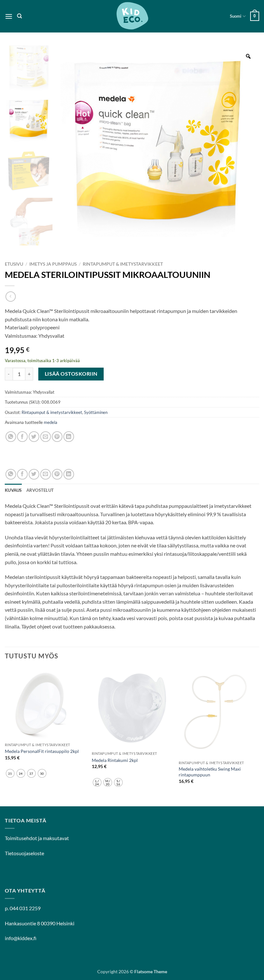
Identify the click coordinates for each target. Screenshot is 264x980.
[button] (9, 16)
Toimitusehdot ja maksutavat (37, 838)
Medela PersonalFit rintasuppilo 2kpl (42, 751)
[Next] (259, 736)
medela (50, 422)
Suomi (235, 16)
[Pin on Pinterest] (57, 436)
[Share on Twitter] (34, 436)
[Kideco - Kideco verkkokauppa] (132, 16)
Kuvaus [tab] (13, 490)
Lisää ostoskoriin (71, 374)
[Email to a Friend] (45, 436)
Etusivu (14, 264)
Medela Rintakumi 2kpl (115, 760)
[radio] (10, 773)
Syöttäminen (96, 412)
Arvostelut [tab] (40, 490)
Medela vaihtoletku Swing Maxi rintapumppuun (210, 772)
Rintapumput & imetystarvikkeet (123, 264)
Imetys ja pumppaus (53, 264)
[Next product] (10, 296)
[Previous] (5, 736)
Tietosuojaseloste (24, 853)
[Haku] (19, 16)
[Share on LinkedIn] (68, 436)
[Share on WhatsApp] (10, 436)
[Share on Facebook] (22, 436)
